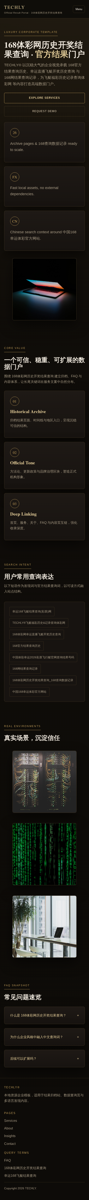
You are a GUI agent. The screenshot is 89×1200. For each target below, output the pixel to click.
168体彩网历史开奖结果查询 (25, 1168)
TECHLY (33, 9)
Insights (10, 1136)
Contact (10, 1143)
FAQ (7, 1160)
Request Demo (44, 111)
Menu (79, 9)
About (8, 1128)
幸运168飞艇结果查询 (20, 1175)
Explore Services (44, 97)
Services (10, 1120)
